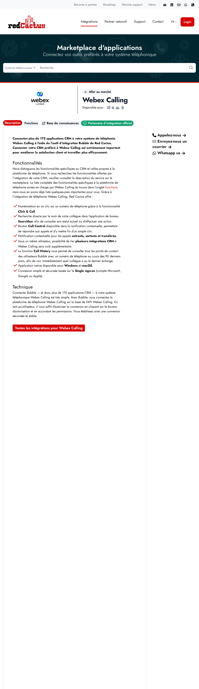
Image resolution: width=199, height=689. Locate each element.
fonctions (111, 187)
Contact (157, 21)
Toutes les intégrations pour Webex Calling (49, 328)
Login (187, 22)
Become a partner (85, 4)
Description (13, 123)
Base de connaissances (62, 123)
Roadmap (109, 4)
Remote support (132, 4)
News (152, 4)
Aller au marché (99, 92)
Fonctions (31, 123)
